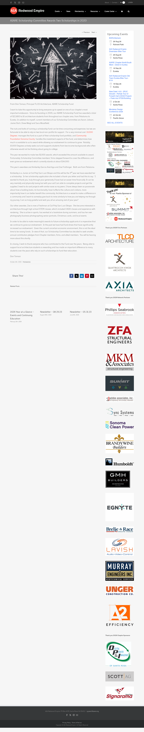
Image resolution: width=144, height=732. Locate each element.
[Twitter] (70, 715)
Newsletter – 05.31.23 (80, 311)
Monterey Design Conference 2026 (116, 110)
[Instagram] (74, 715)
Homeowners (27, 262)
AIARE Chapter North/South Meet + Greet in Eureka (120, 63)
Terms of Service (77, 723)
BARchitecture (115, 38)
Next (93, 32)
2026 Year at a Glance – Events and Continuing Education (22, 315)
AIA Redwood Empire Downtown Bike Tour (117, 50)
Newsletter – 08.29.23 (51, 311)
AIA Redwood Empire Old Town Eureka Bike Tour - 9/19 (119, 78)
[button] (128, 11)
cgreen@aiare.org (93, 711)
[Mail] (77, 715)
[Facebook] (67, 715)
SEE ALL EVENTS (115, 122)
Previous (87, 32)
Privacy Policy (66, 723)
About (107, 2)
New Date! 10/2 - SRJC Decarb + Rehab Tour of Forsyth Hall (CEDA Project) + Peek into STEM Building (120, 94)
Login (130, 2)
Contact (114, 2)
